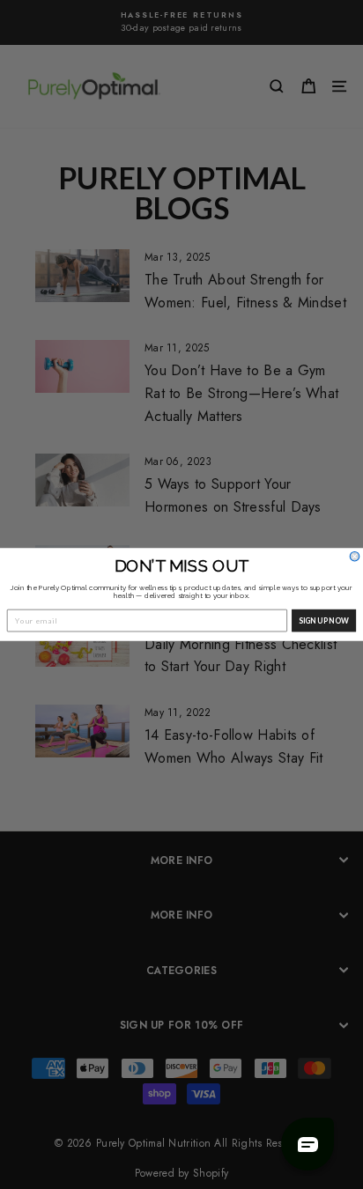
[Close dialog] (354, 556)
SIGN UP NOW (324, 620)
